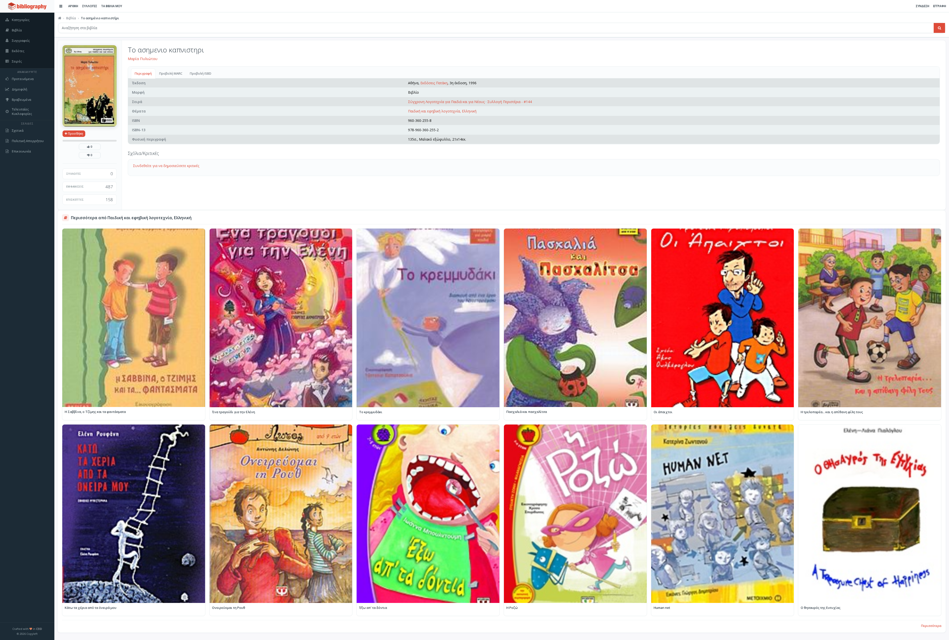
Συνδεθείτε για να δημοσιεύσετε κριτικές (166, 165)
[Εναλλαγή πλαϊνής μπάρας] (60, 6)
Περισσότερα (931, 625)
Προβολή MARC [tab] (170, 73)
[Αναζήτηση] (939, 28)
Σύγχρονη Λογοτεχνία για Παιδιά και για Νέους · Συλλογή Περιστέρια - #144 (470, 101)
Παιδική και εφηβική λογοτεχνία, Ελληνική (442, 111)
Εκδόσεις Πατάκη (434, 83)
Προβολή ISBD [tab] (200, 73)
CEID (39, 629)
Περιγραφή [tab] (143, 73)
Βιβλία (71, 18)
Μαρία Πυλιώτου (142, 58)
